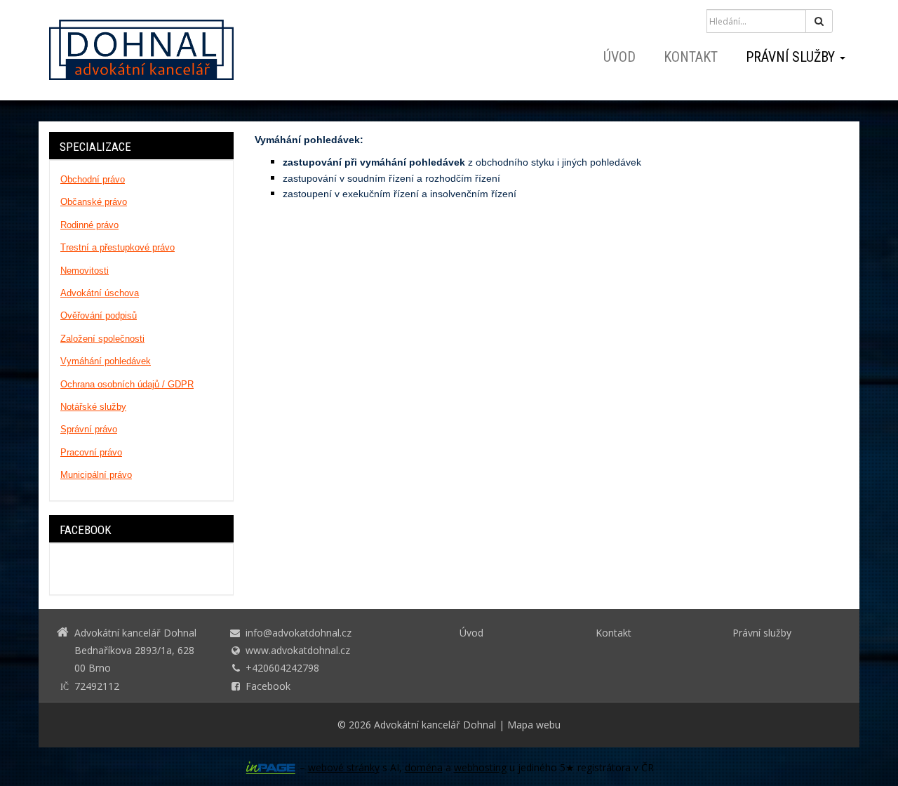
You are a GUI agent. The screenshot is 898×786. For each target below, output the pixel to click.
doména (424, 767)
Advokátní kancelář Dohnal (435, 724)
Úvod (619, 56)
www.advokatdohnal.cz (298, 650)
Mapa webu (534, 724)
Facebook (268, 686)
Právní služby (792, 56)
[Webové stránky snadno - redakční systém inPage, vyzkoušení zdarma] (271, 768)
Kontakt (691, 56)
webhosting (480, 767)
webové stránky (344, 767)
